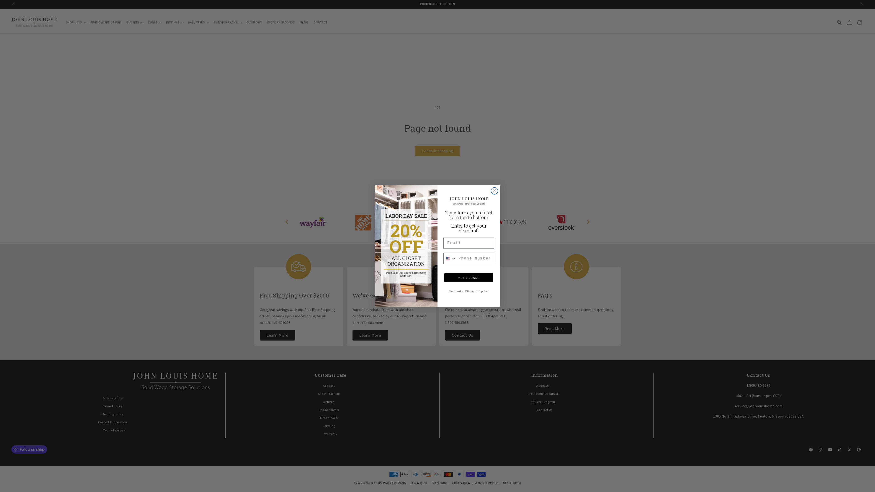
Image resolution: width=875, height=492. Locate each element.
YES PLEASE (469, 277)
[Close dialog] (494, 190)
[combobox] (450, 258)
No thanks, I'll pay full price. (469, 291)
